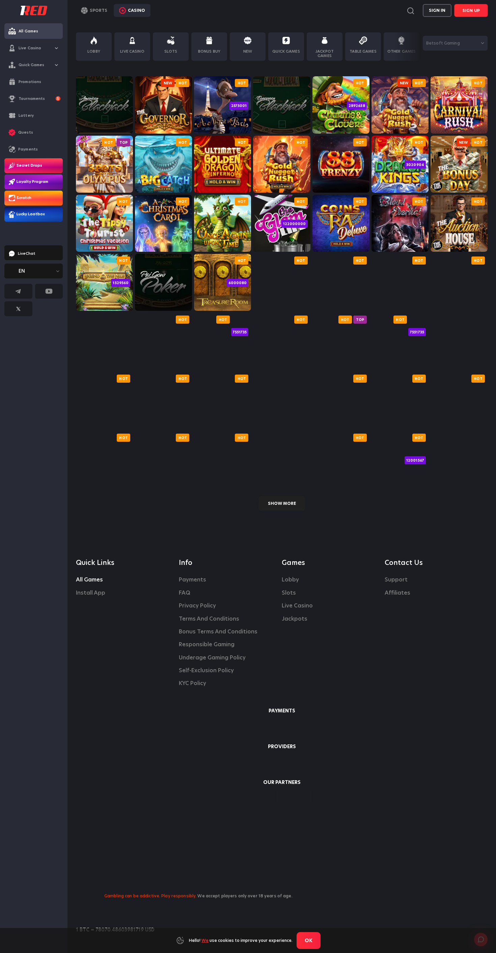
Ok (308, 940)
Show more (282, 503)
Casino (136, 10)
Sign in (437, 10)
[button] (56, 48)
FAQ (184, 593)
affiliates (397, 593)
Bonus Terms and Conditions (218, 631)
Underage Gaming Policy (212, 657)
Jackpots (294, 619)
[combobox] (33, 271)
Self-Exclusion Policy (206, 670)
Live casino (297, 605)
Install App (90, 593)
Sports (98, 10)
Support (396, 579)
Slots (289, 593)
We (205, 940)
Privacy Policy (197, 605)
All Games (89, 579)
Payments (192, 579)
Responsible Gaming (207, 644)
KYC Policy (192, 683)
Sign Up (471, 10)
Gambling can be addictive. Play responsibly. (150, 896)
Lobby (290, 579)
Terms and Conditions (209, 619)
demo (105, 124)
